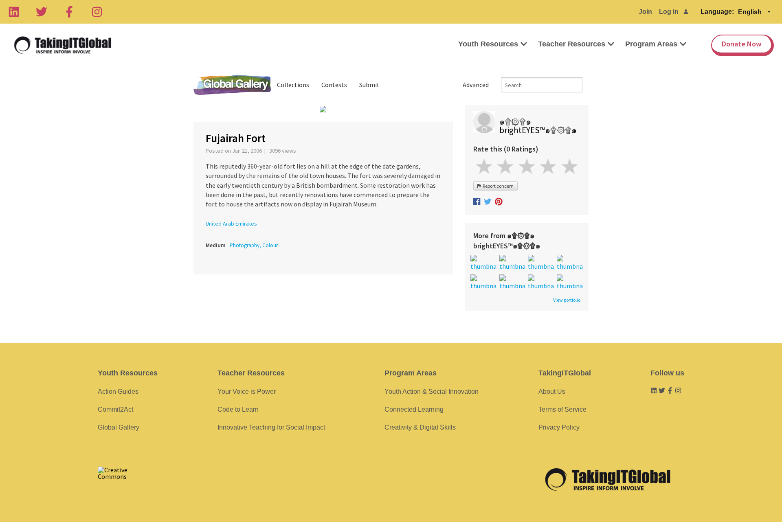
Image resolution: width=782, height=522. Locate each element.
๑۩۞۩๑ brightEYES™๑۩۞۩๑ (538, 126)
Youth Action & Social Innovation (431, 391)
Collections (293, 85)
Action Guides (118, 391)
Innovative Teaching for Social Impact (271, 427)
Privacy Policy (559, 427)
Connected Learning (414, 409)
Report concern (497, 186)
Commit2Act (115, 409)
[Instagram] (97, 12)
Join (645, 11)
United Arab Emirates (231, 223)
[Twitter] (41, 12)
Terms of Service (562, 409)
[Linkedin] (14, 12)
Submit (369, 85)
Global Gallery (232, 85)
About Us (551, 391)
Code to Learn (238, 409)
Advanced (476, 85)
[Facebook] (69, 12)
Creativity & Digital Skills (420, 427)
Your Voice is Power (246, 391)
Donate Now (741, 43)
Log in (669, 11)
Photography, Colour (254, 245)
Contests (334, 85)
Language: (717, 11)
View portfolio (566, 300)
